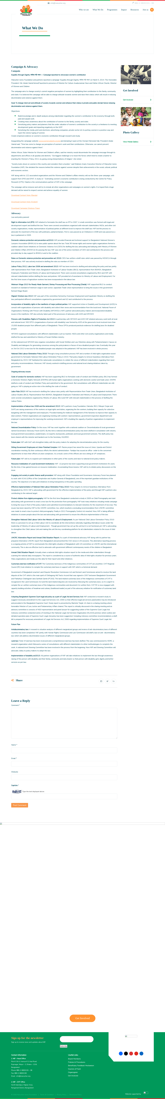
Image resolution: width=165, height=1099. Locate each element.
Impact (124, 10)
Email (14, 758)
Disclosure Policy (75, 1095)
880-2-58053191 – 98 (144, 3)
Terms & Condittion (47, 1095)
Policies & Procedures (76, 1062)
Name (14, 745)
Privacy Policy (61, 1095)
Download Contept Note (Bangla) (24, 195)
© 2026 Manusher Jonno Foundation (24, 1095)
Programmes (112, 10)
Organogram (73, 1072)
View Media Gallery (130, 142)
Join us (145, 10)
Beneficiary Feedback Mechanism (81, 1065)
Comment (15, 705)
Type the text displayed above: (33, 791)
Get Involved (128, 100)
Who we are (84, 10)
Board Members (74, 1059)
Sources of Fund (74, 1069)
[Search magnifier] (116, 24)
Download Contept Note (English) (24, 202)
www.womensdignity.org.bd (50, 141)
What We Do (98, 10)
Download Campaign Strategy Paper (25, 208)
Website (14, 772)
